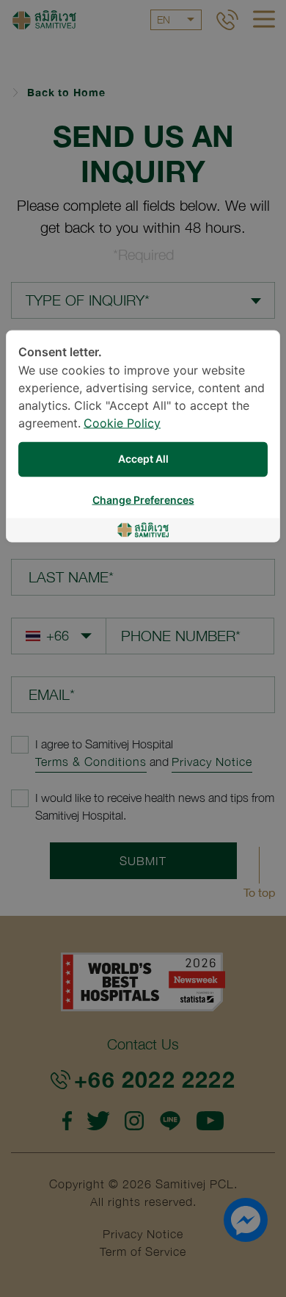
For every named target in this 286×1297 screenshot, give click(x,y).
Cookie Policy (122, 424)
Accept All (143, 459)
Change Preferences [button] (143, 500)
